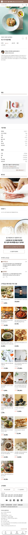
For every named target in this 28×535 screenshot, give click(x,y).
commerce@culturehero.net (10, 525)
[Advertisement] (14, 76)
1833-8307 (8, 489)
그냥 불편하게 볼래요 (14, 251)
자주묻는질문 (20, 504)
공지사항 (15, 504)
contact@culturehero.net (12, 506)
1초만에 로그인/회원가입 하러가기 (14, 247)
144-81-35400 (10, 516)
